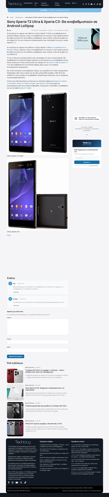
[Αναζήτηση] (83, 4)
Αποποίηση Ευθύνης (78, 487)
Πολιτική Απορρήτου (93, 165)
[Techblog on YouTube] (91, 4)
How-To (36, 4)
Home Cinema (57, 4)
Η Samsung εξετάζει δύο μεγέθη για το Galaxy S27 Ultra (45, 406)
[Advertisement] (38, 256)
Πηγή (9, 235)
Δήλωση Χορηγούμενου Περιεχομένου (50, 487)
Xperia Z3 (57, 81)
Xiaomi (67, 10)
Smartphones (28, 3)
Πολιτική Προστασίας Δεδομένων (22, 487)
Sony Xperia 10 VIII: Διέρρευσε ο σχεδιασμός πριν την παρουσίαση (44, 389)
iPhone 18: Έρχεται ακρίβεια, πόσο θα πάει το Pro (43, 424)
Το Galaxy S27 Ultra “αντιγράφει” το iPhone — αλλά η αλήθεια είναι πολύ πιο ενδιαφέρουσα (44, 371)
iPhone (53, 10)
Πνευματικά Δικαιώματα (66, 487)
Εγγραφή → (87, 162)
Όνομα (9, 339)
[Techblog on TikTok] (97, 4)
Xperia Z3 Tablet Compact (26, 83)
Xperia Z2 (42, 83)
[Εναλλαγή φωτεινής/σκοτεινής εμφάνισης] (100, 4)
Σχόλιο (9, 317)
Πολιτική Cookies (36, 487)
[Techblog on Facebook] (86, 4)
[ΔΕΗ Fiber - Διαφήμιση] (87, 39)
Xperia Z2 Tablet (25, 88)
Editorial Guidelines (88, 487)
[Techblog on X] (94, 4)
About (17, 490)
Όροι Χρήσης (10, 487)
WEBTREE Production (25, 490)
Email (9, 347)
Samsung (60, 10)
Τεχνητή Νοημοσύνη (45, 4)
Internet (67, 3)
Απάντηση (16, 292)
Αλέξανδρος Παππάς (63, 30)
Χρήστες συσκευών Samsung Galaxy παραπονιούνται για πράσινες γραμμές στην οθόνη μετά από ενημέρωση (86, 450)
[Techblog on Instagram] (88, 4)
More (73, 3)
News (9, 30)
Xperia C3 (52, 62)
